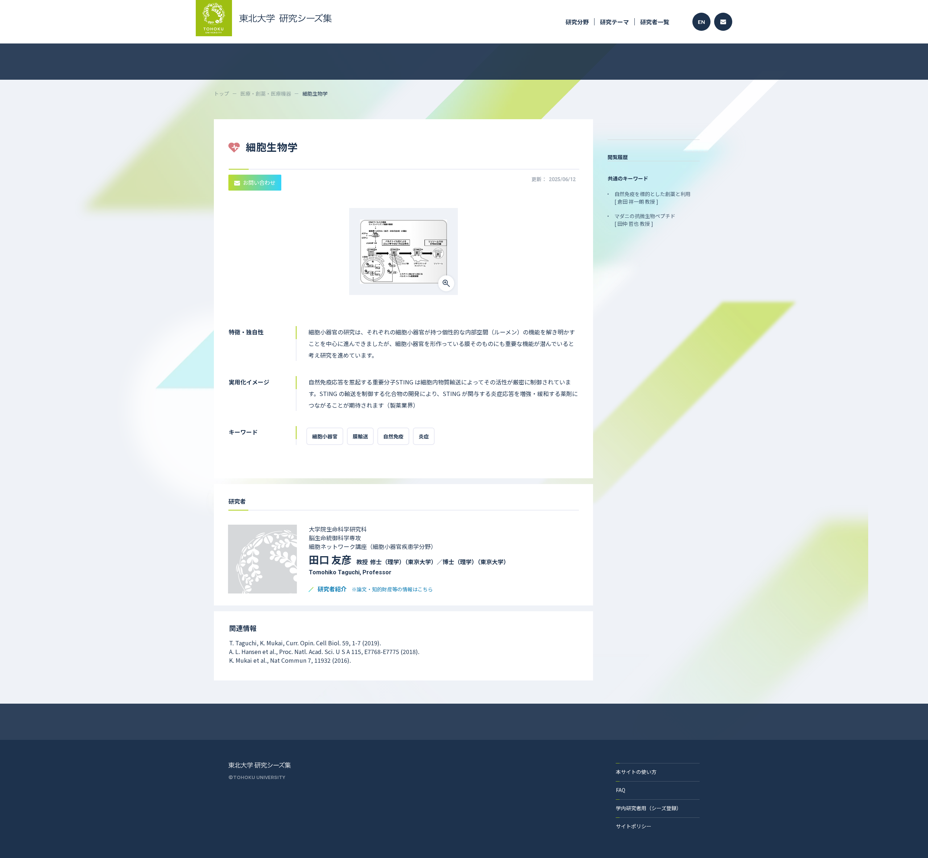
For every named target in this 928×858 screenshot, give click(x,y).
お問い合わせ (259, 182)
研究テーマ (614, 21)
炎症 (424, 436)
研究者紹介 (375, 589)
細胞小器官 (324, 436)
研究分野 (577, 21)
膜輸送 (360, 436)
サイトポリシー (633, 826)
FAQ (620, 790)
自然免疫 (393, 436)
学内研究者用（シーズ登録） (649, 808)
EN (701, 22)
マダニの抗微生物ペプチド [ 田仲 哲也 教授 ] (644, 219)
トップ (221, 93)
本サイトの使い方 (636, 771)
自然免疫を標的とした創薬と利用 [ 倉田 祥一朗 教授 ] (652, 197)
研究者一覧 (654, 21)
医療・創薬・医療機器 (265, 93)
